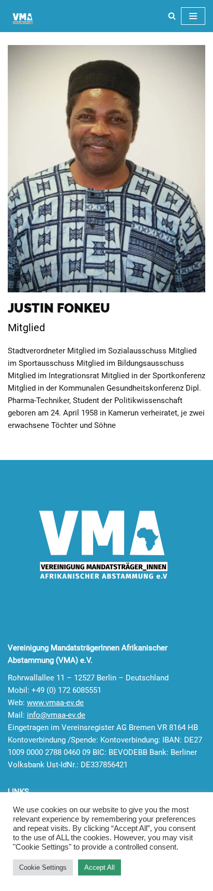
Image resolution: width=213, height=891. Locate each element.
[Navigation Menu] (193, 16)
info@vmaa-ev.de (56, 715)
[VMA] (23, 18)
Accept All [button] (99, 867)
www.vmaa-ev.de (55, 702)
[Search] (172, 16)
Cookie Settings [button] (43, 867)
